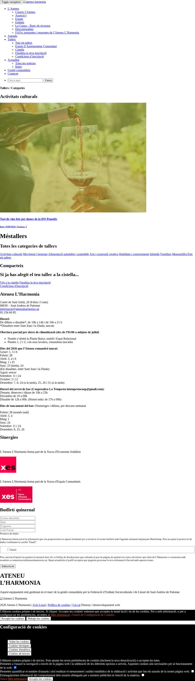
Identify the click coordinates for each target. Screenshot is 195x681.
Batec (18, 66)
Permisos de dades (9, 533)
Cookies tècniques (19, 645)
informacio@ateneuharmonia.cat (19, 309)
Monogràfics (179, 254)
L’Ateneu (13, 8)
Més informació (60, 614)
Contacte (13, 73)
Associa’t (20, 15)
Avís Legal (39, 605)
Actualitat (13, 60)
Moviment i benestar (35, 254)
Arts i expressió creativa (104, 254)
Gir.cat (76, 605)
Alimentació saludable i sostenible (68, 254)
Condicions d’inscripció (29, 56)
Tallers (12, 39)
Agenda (12, 36)
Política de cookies (59, 605)
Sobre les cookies (19, 641)
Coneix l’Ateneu (25, 12)
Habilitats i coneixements (134, 254)
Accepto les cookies (13, 618)
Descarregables (24, 29)
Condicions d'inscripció (14, 286)
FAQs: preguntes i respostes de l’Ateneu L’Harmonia (47, 32)
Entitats (19, 22)
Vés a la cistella (9, 282)
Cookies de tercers (19, 653)
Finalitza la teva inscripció (30, 53)
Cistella (19, 49)
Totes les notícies (25, 63)
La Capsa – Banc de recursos (32, 25)
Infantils (155, 254)
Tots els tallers (23, 42)
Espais (19, 19)
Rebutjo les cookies (39, 618)
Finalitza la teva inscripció (35, 282)
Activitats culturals (11, 254)
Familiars (165, 254)
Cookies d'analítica (19, 649)
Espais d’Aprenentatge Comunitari (36, 46)
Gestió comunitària (19, 70)
